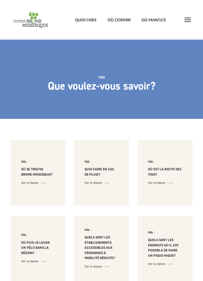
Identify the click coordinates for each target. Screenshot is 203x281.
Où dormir (119, 19)
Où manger (153, 19)
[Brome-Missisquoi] (30, 20)
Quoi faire (86, 19)
